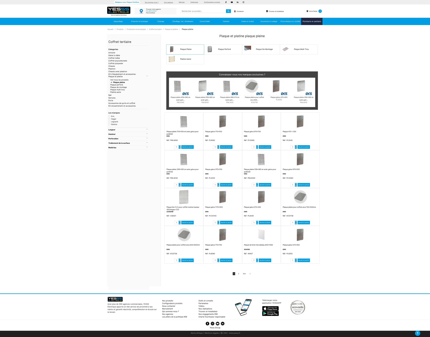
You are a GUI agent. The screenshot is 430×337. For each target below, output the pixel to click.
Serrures (111, 98)
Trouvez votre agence (153, 9)
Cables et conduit (247, 21)
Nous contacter (168, 306)
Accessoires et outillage (269, 21)
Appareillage (118, 21)
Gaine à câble (114, 55)
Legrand (114, 121)
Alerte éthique (197, 333)
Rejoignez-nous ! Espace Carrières (127, 2)
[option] (242, 93)
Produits (120, 29)
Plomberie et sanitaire (312, 21)
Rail (109, 95)
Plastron (111, 69)
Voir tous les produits (119, 80)
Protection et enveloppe (139, 21)
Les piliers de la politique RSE (174, 317)
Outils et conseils (206, 301)
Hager (113, 119)
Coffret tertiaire (155, 29)
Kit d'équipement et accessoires (122, 74)
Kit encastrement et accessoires (122, 106)
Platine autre (115, 92)
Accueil (110, 29)
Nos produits (167, 301)
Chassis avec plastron (117, 71)
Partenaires (203, 303)
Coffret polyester (115, 63)
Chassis (111, 66)
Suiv (244, 274)
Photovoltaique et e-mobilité (290, 21)
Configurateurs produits (212, 2)
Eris (112, 116)
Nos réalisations (205, 309)
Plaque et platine (171, 29)
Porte (110, 100)
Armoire (111, 53)
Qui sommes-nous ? (151, 2)
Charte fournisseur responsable (212, 317)
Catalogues (194, 2)
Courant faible (205, 21)
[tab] (128, 130)
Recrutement (167, 309)
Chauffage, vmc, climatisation (182, 21)
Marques (182, 2)
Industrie (226, 21)
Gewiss (114, 124)
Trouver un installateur (208, 311)
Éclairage (161, 21)
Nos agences (168, 2)
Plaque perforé (116, 85)
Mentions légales (212, 333)
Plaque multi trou (117, 90)
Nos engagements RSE (208, 314)
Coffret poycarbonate (117, 61)
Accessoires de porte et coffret (121, 103)
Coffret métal (114, 58)
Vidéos (201, 306)
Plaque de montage (118, 87)
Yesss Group (215, 327)
